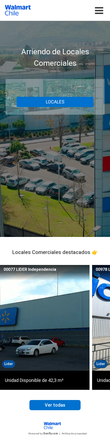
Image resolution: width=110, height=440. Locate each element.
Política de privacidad (74, 433)
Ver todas (55, 405)
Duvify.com (50, 433)
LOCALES (55, 101)
